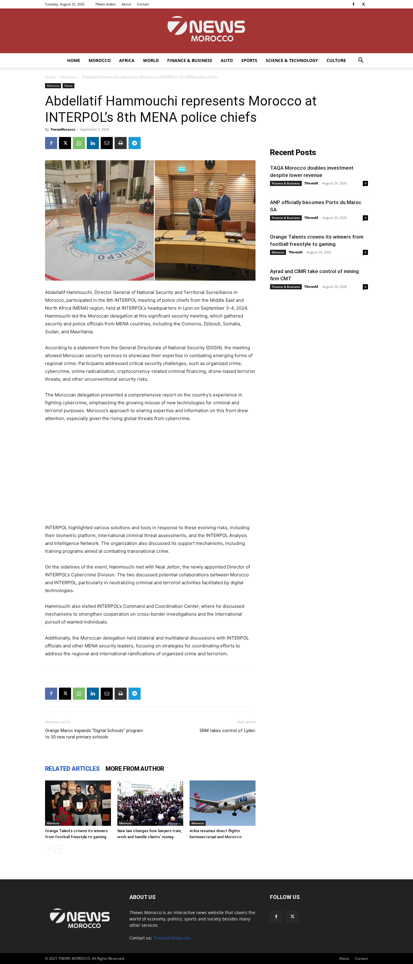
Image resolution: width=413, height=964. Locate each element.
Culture (336, 60)
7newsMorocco (62, 129)
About (126, 4)
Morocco (100, 60)
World (151, 60)
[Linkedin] (93, 143)
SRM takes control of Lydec (227, 730)
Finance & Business (189, 60)
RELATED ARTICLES (72, 768)
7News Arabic (105, 4)
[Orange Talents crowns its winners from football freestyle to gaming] (78, 803)
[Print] (121, 143)
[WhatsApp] (79, 143)
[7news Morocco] (206, 30)
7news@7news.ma (172, 938)
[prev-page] (49, 849)
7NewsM (311, 183)
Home (73, 60)
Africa (127, 60)
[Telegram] (134, 143)
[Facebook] (353, 4)
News (68, 85)
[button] (360, 61)
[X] (363, 4)
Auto (227, 60)
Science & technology (292, 60)
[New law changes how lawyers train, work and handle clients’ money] (150, 803)
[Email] (107, 143)
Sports (249, 60)
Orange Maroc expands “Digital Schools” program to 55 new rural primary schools (94, 734)
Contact (143, 4)
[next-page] (58, 849)
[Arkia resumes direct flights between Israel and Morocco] (222, 803)
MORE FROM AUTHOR (135, 768)
